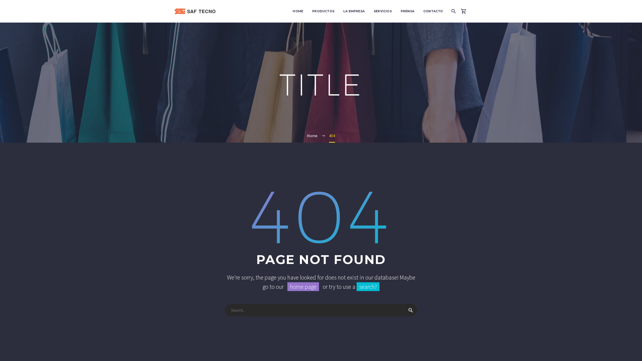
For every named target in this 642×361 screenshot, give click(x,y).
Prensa (407, 11)
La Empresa (354, 11)
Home (298, 11)
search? (368, 287)
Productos (323, 11)
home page (303, 287)
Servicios (383, 11)
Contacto (433, 11)
